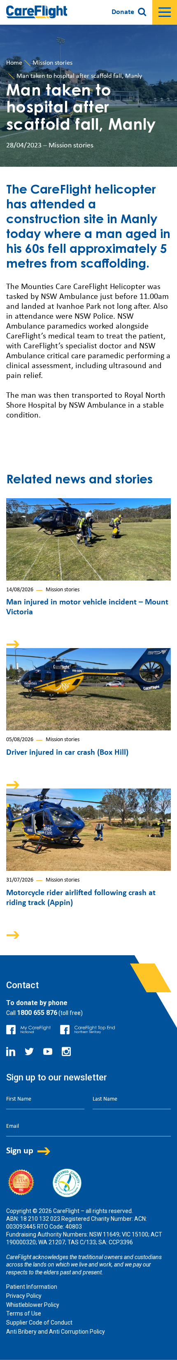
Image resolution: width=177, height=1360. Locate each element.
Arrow (18, 644)
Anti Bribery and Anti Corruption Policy (55, 1331)
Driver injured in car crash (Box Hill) (67, 753)
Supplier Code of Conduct (39, 1322)
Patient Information (31, 1286)
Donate (123, 12)
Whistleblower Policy (32, 1305)
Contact (22, 985)
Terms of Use (23, 1313)
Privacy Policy (24, 1295)
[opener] (164, 12)
